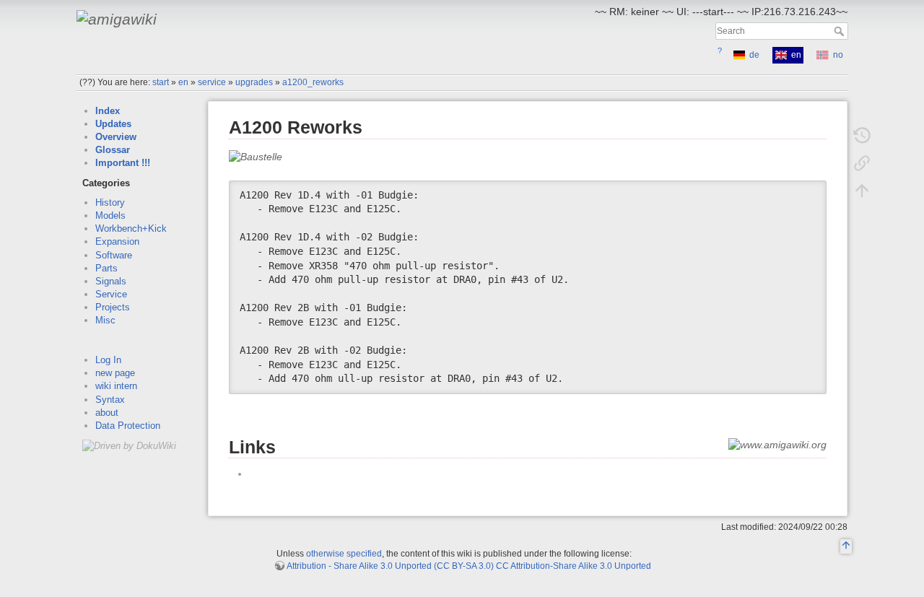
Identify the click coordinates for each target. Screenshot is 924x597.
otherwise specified (344, 554)
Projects (112, 307)
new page (115, 372)
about (106, 412)
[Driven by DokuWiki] (129, 445)
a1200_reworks (313, 82)
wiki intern (116, 385)
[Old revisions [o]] (862, 135)
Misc (105, 320)
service (212, 82)
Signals (110, 281)
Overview (115, 136)
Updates (113, 123)
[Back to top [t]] (862, 190)
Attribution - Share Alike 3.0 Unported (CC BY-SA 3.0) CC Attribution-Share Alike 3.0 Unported (469, 566)
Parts (106, 268)
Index (107, 110)
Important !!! (122, 162)
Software (113, 255)
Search (840, 31)
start (160, 82)
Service (111, 294)
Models (110, 215)
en (183, 82)
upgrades (254, 82)
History (110, 202)
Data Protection (127, 425)
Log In (108, 359)
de (754, 55)
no (838, 55)
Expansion (117, 241)
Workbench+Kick (131, 228)
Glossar (112, 149)
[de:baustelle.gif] (255, 156)
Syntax (110, 399)
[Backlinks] (862, 163)
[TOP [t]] (846, 547)
